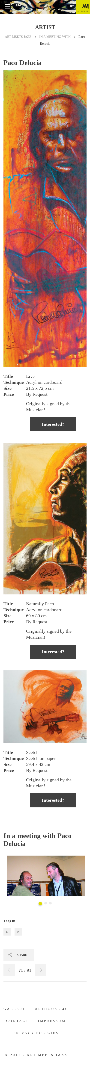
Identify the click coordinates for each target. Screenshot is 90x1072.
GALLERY (14, 1009)
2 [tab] (45, 903)
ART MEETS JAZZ (18, 36)
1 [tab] (40, 903)
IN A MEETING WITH (55, 36)
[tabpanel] (46, 876)
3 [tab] (50, 903)
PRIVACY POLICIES (36, 1033)
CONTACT (17, 1021)
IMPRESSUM (52, 1021)
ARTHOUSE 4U (52, 1009)
